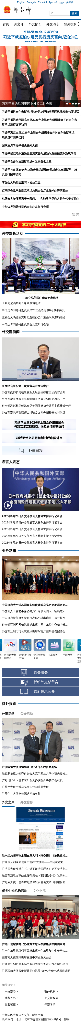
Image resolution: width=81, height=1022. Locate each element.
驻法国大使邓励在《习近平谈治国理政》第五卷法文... (35, 868)
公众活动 (26, 713)
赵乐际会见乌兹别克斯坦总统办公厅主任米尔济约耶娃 (35, 190)
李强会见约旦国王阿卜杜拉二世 (21, 182)
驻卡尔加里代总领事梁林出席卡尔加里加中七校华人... (35, 950)
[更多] (75, 214)
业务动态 (9, 551)
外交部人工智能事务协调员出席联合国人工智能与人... (35, 611)
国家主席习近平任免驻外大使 (20, 145)
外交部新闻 (11, 332)
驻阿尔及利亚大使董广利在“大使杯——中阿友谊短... (34, 862)
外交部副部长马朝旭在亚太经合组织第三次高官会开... (35, 392)
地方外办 (10, 998)
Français (31, 2)
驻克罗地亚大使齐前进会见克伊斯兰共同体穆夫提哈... (35, 773)
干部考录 (49, 1004)
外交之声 (8, 802)
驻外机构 (70, 24)
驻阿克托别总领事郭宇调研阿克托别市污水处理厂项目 (35, 964)
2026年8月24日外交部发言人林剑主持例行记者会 (32, 542)
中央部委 (10, 991)
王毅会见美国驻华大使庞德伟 (40, 297)
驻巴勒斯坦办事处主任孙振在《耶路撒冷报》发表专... (35, 875)
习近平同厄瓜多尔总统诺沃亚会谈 (25, 103)
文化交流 (39, 890)
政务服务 (41, 672)
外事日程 (36, 451)
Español (42, 2)
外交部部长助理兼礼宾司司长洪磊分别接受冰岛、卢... (35, 399)
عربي (61, 2)
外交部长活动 (12, 233)
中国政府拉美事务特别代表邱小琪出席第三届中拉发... (35, 617)
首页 (6, 24)
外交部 (19, 24)
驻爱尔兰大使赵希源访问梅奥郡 (21, 793)
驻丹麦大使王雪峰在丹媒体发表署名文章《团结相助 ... (35, 882)
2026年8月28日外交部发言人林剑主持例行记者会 (32, 516)
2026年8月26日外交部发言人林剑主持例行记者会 (32, 529)
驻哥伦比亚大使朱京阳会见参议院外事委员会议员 (32, 780)
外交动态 (52, 24)
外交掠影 (26, 802)
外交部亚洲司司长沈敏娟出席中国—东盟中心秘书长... (35, 624)
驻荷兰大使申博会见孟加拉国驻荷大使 (25, 786)
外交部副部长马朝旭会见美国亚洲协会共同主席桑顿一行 (36, 405)
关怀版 (69, 2)
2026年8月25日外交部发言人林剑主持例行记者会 (32, 535)
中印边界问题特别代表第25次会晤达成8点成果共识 (33, 310)
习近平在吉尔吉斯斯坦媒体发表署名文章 (27, 161)
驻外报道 (9, 704)
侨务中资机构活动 (14, 890)
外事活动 (8, 713)
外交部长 (35, 24)
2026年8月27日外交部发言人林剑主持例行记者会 (32, 522)
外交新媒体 (51, 998)
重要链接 (10, 1004)
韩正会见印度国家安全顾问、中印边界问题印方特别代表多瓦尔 (40, 198)
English (21, 2)
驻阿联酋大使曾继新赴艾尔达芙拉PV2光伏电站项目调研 (36, 970)
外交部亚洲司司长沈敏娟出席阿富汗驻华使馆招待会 (33, 631)
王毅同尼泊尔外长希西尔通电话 (21, 303)
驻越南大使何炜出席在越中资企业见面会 (27, 957)
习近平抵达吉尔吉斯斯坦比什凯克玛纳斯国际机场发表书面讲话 (40, 111)
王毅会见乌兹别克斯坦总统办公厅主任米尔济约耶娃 (33, 317)
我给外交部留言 (46, 682)
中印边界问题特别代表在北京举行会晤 (25, 206)
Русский (53, 2)
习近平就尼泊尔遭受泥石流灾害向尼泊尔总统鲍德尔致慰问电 (39, 153)
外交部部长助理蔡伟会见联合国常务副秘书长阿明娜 (33, 412)
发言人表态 (11, 462)
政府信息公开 (44, 691)
